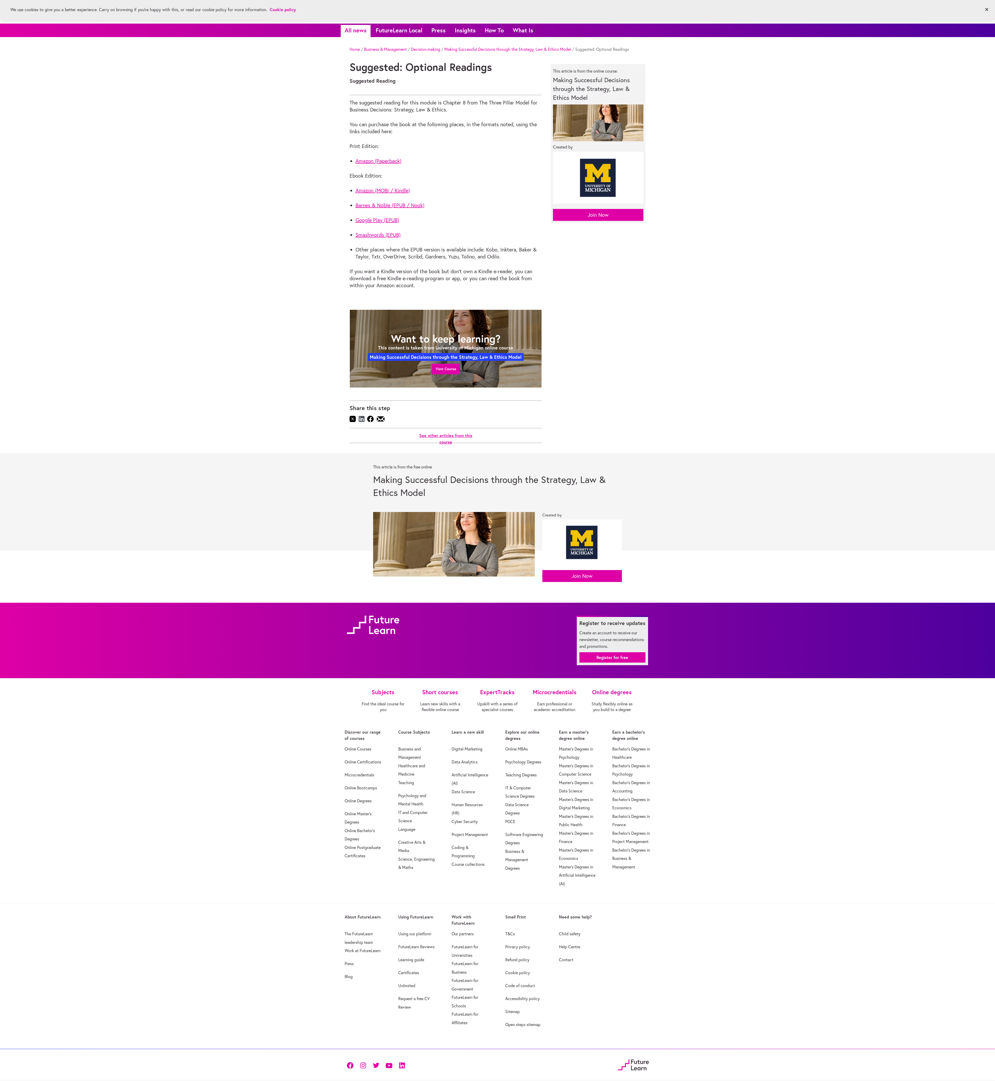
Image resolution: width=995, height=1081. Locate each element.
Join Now (598, 215)
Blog (349, 976)
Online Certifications (363, 761)
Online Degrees (358, 800)
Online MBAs (516, 749)
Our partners (463, 933)
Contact (566, 959)
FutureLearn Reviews (416, 946)
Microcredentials (359, 774)
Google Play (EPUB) (377, 220)
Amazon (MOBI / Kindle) (383, 190)
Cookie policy (517, 972)
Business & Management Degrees (516, 860)
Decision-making (425, 49)
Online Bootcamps (361, 787)
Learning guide (411, 959)
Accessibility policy (522, 998)
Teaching (406, 782)
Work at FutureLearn (362, 950)
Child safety (569, 933)
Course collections (468, 864)
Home (355, 49)
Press (438, 30)
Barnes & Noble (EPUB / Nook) (390, 205)
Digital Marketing (467, 749)
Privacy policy (517, 946)
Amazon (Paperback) (378, 161)
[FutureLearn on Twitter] (375, 1065)
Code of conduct (520, 985)
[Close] (986, 9)
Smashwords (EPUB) (378, 234)
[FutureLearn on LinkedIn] (401, 1065)
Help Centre (569, 946)
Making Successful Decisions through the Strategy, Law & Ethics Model (507, 49)
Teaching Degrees (521, 774)
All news (356, 30)
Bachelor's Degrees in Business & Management (631, 858)
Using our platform (414, 933)
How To (494, 30)
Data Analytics (465, 761)
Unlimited (406, 985)
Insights (465, 30)
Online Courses (358, 749)
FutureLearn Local (399, 30)
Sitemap (512, 1011)
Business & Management (385, 49)
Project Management (470, 834)
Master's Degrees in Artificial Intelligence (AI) (577, 875)
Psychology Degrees (523, 761)
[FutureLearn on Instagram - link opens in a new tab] (363, 1065)
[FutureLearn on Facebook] (351, 1065)
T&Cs (510, 933)
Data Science (463, 791)
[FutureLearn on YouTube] (388, 1065)
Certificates (408, 972)
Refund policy (517, 959)
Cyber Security (465, 821)
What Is (523, 30)
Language (406, 829)
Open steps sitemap (523, 1024)
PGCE (510, 821)
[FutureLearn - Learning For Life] (633, 1064)
